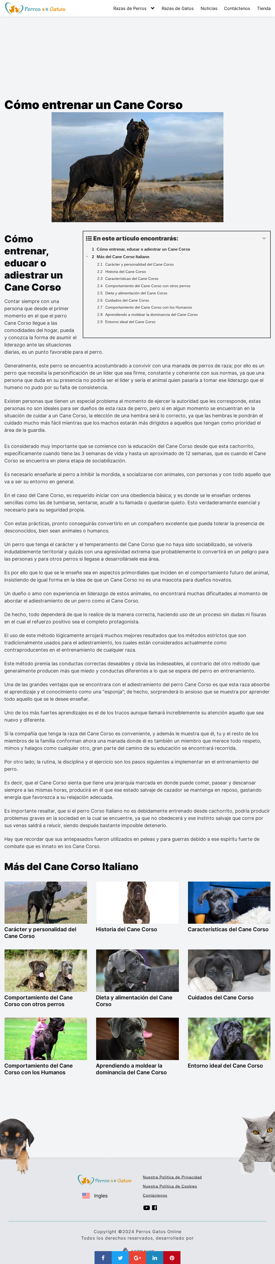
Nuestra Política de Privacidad (172, 1177)
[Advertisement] (137, 57)
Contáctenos (237, 8)
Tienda (264, 8)
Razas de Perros (129, 8)
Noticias (209, 8)
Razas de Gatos (178, 8)
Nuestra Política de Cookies (170, 1186)
